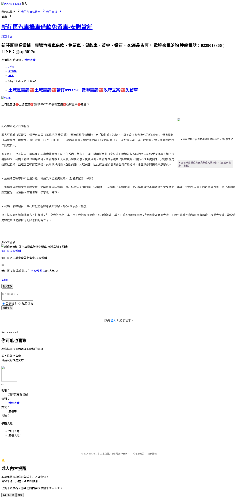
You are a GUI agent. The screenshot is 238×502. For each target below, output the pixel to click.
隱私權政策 (138, 453)
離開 (20, 495)
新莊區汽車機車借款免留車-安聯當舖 (47, 27)
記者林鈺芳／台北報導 (15, 126)
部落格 (12, 71)
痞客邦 (35, 270)
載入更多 (7, 286)
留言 (42, 270)
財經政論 (30, 60)
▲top (4, 279)
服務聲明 (152, 453)
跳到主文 (7, 36)
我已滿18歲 (8, 495)
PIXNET (93, 453)
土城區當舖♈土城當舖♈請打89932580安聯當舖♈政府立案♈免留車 (73, 90)
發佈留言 (7, 307)
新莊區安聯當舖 (11, 251)
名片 (11, 75)
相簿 (11, 66)
